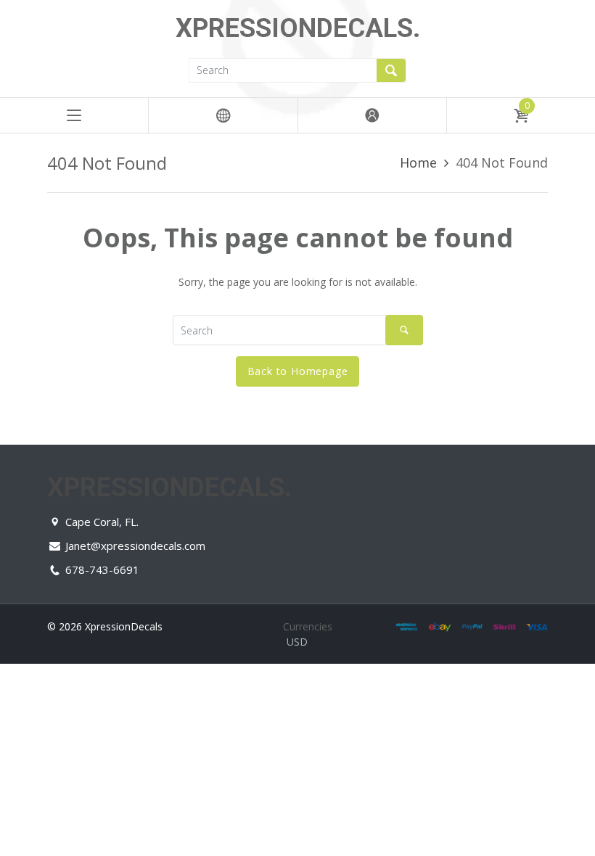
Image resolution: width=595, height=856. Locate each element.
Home (418, 162)
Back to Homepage (297, 371)
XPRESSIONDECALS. (298, 28)
